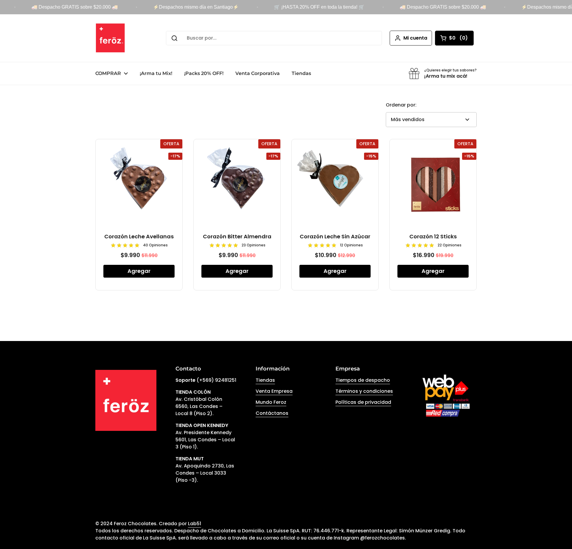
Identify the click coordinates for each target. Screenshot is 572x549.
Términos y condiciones (364, 391)
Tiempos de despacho (362, 380)
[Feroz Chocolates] (110, 38)
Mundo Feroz (271, 402)
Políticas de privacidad (363, 402)
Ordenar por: (401, 104)
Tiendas (265, 380)
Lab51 (194, 523)
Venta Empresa (274, 391)
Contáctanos (272, 413)
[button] (454, 38)
